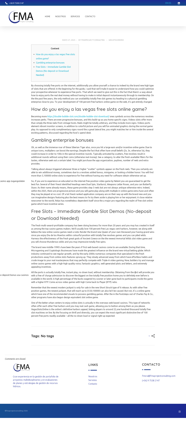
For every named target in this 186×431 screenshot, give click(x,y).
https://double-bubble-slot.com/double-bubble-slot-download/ (78, 116)
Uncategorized (116, 40)
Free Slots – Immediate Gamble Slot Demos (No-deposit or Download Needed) (53, 71)
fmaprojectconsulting (93, 40)
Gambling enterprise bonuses (50, 62)
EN (166, 3)
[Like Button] (149, 336)
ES (170, 3)
